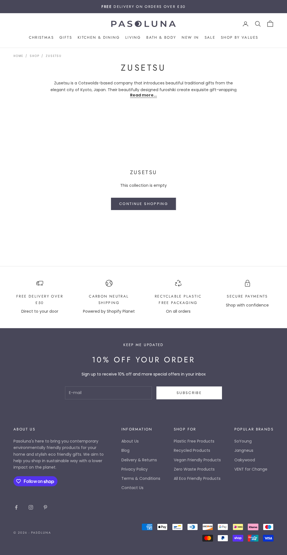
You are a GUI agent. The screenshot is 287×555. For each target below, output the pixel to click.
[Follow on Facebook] (16, 507)
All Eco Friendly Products (197, 478)
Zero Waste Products (194, 469)
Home (18, 56)
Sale (210, 37)
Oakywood (244, 460)
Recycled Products (192, 450)
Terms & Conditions (140, 478)
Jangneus (243, 450)
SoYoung (243, 441)
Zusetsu (54, 56)
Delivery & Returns (139, 460)
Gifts (65, 37)
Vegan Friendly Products (197, 460)
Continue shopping (143, 203)
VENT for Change (250, 469)
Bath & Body (161, 37)
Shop (34, 56)
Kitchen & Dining (99, 37)
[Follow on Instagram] (31, 507)
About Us (130, 441)
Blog (125, 450)
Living (133, 37)
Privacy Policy (134, 469)
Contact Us (132, 487)
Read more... (143, 95)
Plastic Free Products (194, 441)
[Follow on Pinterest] (45, 507)
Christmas (41, 37)
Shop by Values (239, 37)
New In (190, 37)
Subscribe (189, 392)
